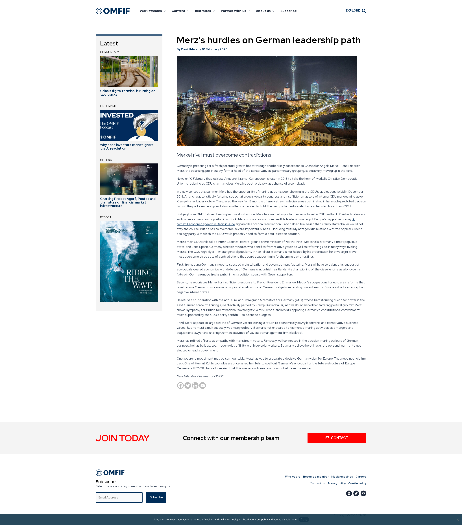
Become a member (316, 476)
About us (263, 11)
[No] (457, 519)
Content (178, 11)
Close (304, 519)
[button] (163, 11)
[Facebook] (180, 385)
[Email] (202, 385)
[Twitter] (187, 385)
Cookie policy (357, 483)
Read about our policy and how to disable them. (270, 519)
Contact (339, 438)
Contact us (317, 483)
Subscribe (288, 11)
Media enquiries (342, 476)
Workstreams (151, 11)
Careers (361, 476)
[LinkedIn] (349, 493)
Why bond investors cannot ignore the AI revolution (127, 146)
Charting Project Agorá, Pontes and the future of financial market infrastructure (128, 202)
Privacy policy (337, 483)
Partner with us (233, 11)
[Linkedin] (195, 385)
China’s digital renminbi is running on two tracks (127, 93)
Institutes (203, 11)
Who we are (292, 476)
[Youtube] (363, 493)
